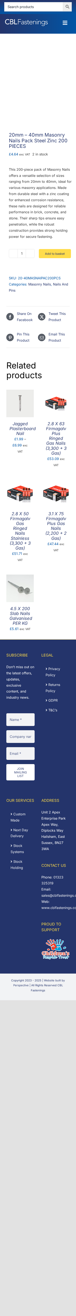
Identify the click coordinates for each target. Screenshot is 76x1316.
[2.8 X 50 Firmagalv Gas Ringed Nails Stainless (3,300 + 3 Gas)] (20, 483)
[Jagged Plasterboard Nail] (20, 393)
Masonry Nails (39, 284)
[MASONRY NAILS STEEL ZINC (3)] (38, 90)
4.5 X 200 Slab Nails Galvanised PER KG (21, 616)
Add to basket (55, 253)
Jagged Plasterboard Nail (23, 428)
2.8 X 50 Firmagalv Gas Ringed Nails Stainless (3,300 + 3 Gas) (20, 531)
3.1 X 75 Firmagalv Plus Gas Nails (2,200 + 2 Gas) (55, 526)
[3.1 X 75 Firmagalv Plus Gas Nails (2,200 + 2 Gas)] (56, 483)
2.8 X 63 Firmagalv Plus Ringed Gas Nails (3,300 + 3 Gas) (56, 438)
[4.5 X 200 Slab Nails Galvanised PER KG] (20, 577)
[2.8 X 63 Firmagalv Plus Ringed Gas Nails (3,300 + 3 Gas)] (56, 393)
